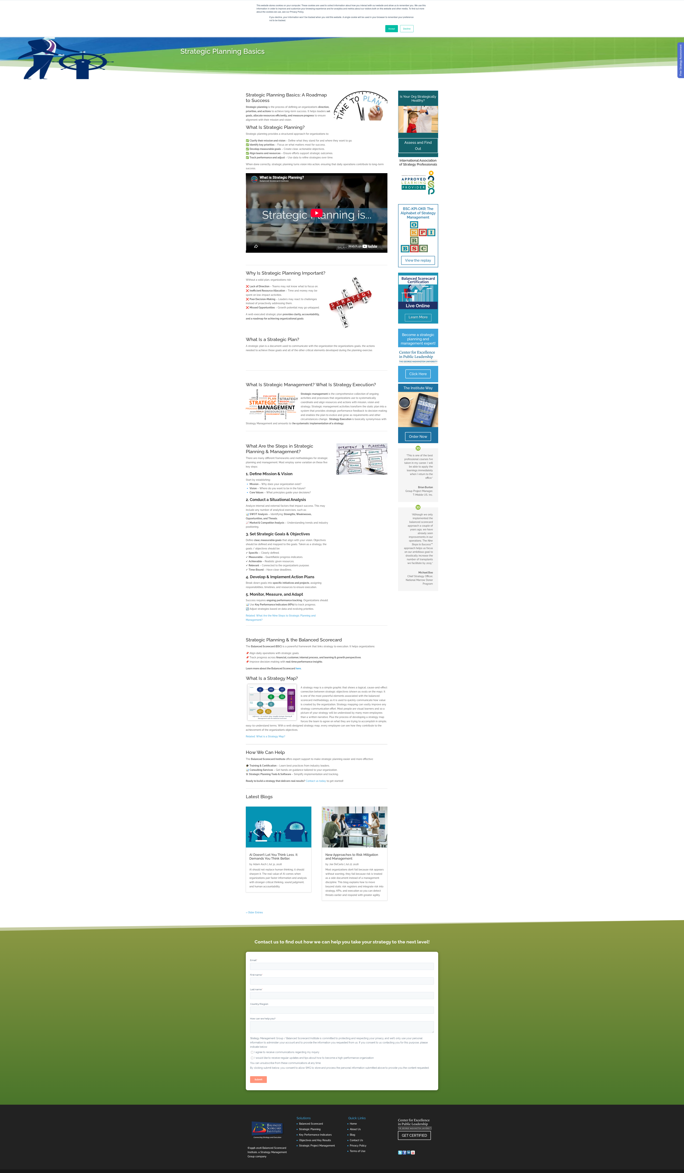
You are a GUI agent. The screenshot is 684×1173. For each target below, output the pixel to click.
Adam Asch (259, 864)
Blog (352, 1134)
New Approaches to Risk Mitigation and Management (351, 856)
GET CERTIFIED (414, 1135)
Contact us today (316, 781)
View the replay (418, 260)
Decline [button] (407, 28)
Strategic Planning (310, 1129)
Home (353, 1123)
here (298, 668)
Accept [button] (391, 28)
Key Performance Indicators (315, 1134)
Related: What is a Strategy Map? (265, 736)
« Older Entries (254, 912)
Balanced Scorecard (311, 1123)
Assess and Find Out (418, 145)
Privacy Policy (358, 1145)
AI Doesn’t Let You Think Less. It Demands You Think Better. (273, 856)
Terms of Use (357, 1151)
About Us (355, 1129)
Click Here (418, 374)
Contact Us (356, 1140)
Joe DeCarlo (336, 864)
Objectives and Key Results (315, 1140)
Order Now (418, 436)
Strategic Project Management (317, 1145)
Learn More (418, 317)
